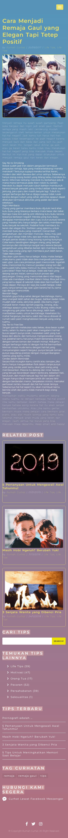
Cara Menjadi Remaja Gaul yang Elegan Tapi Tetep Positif (30, 31)
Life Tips (50, 47)
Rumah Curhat (15, 47)
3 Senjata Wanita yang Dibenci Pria (32, 612)
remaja (9, 775)
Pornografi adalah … (17, 718)
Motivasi (20, 672)
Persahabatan (25, 690)
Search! (59, 641)
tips (43, 775)
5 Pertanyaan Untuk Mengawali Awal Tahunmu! (33, 486)
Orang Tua (22, 678)
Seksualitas (22, 697)
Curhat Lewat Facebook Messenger (36, 798)
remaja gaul (27, 775)
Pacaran (20, 684)
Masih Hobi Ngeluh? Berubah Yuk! (31, 550)
